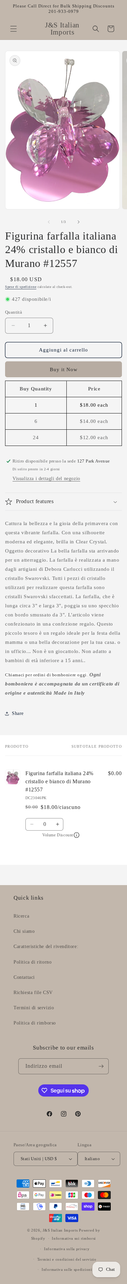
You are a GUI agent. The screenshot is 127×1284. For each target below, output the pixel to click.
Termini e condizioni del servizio (67, 1259)
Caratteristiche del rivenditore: (46, 946)
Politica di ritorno (32, 962)
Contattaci (24, 977)
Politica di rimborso (35, 1023)
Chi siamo (24, 931)
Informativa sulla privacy (67, 1249)
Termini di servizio (34, 1007)
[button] (13, 28)
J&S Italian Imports (60, 1230)
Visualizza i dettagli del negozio (46, 478)
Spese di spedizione (20, 287)
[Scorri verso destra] (78, 222)
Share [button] (18, 713)
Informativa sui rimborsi (74, 1238)
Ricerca (21, 916)
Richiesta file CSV (33, 992)
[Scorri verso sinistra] (48, 222)
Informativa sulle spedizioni (67, 1269)
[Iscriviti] (100, 1066)
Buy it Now (64, 369)
